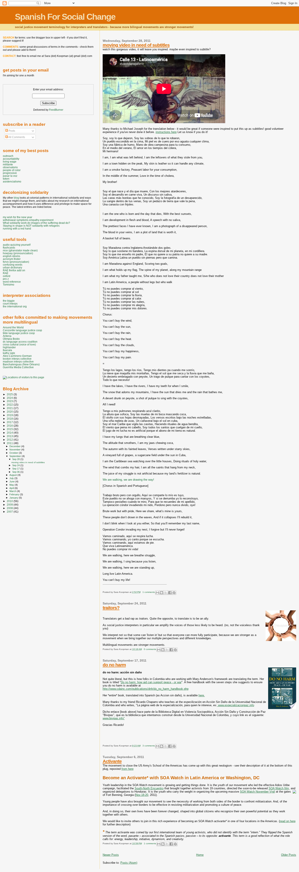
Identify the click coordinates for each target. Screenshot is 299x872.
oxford (6, 276)
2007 (10, 511)
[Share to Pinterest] (174, 592)
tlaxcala (7, 350)
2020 (10, 411)
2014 (10, 432)
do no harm (114, 664)
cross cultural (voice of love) (19, 344)
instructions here (166, 132)
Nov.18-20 (141, 795)
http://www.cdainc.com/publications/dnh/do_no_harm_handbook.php (145, 688)
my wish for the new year (17, 217)
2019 (10, 415)
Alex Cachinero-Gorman (17, 355)
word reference (12, 281)
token (6, 178)
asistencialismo (12, 181)
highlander (9, 347)
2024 (10, 397)
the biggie (9, 300)
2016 (10, 425)
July (11, 478)
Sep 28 (16, 459)
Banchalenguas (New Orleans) (21, 364)
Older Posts (288, 854)
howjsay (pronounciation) (18, 253)
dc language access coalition (20, 341)
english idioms (11, 256)
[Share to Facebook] (170, 592)
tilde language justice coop (19, 333)
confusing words (12, 264)
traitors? (111, 607)
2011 (10, 443)
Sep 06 (16, 472)
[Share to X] (166, 592)
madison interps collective (18, 361)
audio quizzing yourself (16, 244)
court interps (10, 303)
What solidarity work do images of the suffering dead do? (36, 222)
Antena (7, 335)
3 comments (148, 745)
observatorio (10, 167)
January (14, 497)
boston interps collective (17, 358)
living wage (9, 161)
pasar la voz (10, 175)
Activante (112, 761)
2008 (10, 508)
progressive (10, 173)
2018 (10, 418)
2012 (10, 439)
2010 (10, 501)
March (13, 491)
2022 (10, 404)
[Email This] (157, 592)
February (14, 494)
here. (202, 695)
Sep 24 (16, 465)
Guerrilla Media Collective (18, 367)
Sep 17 (16, 468)
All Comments (16, 137)
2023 (10, 401)
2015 (10, 429)
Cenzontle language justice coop (22, 330)
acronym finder (12, 258)
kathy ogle (9, 353)
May (12, 484)
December (15, 446)
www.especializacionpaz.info (235, 705)
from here (127, 768)
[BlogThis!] (161, 592)
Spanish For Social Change (65, 16)
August (13, 475)
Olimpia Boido (11, 338)
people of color (12, 170)
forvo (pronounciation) (16, 261)
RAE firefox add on (14, 270)
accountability (11, 158)
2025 (10, 394)
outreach (8, 155)
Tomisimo (8, 284)
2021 (10, 408)
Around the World (13, 327)
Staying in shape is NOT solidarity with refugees (31, 225)
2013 (10, 436)
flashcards (9, 247)
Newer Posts (111, 854)
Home (200, 854)
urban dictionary (12, 267)
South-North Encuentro (149, 788)
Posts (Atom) (128, 862)
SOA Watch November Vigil (257, 791)
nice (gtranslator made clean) (20, 250)
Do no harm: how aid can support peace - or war (151, 682)
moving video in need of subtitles (136, 44)
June (12, 481)
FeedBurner (56, 109)
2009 (10, 504)
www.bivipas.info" (114, 718)
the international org (15, 306)
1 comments (148, 592)
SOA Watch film (279, 788)
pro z (6, 278)
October (14, 453)
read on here (287, 821)
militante (8, 164)
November (15, 449)
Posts (11, 130)
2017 (10, 422)
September (15, 456)
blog (16, 197)
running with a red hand (17, 228)
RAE (5, 273)
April (12, 488)
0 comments (150, 649)
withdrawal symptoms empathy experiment (28, 220)
